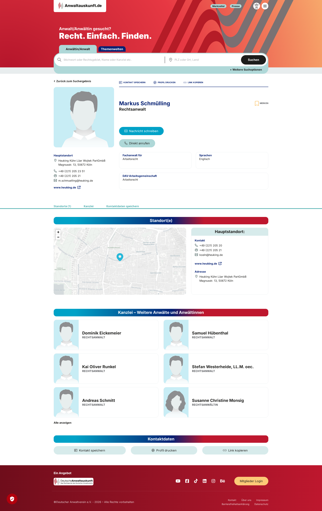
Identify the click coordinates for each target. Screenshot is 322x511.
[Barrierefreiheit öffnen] (256, 6)
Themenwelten (112, 49)
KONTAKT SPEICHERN (134, 82)
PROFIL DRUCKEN (166, 82)
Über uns (246, 500)
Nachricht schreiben (143, 131)
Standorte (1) (62, 206)
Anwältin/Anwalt (78, 49)
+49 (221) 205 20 (210, 245)
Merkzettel (218, 6)
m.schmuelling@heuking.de (75, 180)
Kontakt (232, 500)
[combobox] (109, 60)
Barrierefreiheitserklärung (235, 504)
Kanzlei (89, 206)
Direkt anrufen (139, 143)
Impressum (262, 500)
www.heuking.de (65, 187)
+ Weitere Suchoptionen (246, 69)
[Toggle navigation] (265, 6)
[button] (120, 257)
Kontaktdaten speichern (122, 206)
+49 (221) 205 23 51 (71, 171)
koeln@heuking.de (211, 255)
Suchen (253, 60)
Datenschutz (261, 504)
